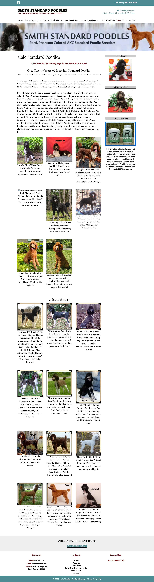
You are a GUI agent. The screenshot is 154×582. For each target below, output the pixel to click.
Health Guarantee (107, 20)
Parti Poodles (76, 571)
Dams (125, 20)
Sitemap (82, 579)
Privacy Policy (92, 579)
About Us (29, 20)
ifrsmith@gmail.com (126, 11)
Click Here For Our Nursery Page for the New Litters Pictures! (59, 64)
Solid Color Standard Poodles (76, 568)
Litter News (41, 20)
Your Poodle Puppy (72, 20)
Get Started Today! (77, 546)
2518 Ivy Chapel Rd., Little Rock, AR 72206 (118, 13)
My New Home (90, 20)
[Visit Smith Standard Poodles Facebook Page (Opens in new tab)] (18, 2)
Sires (119, 20)
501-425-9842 (39, 560)
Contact (132, 20)
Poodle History (56, 20)
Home (20, 20)
